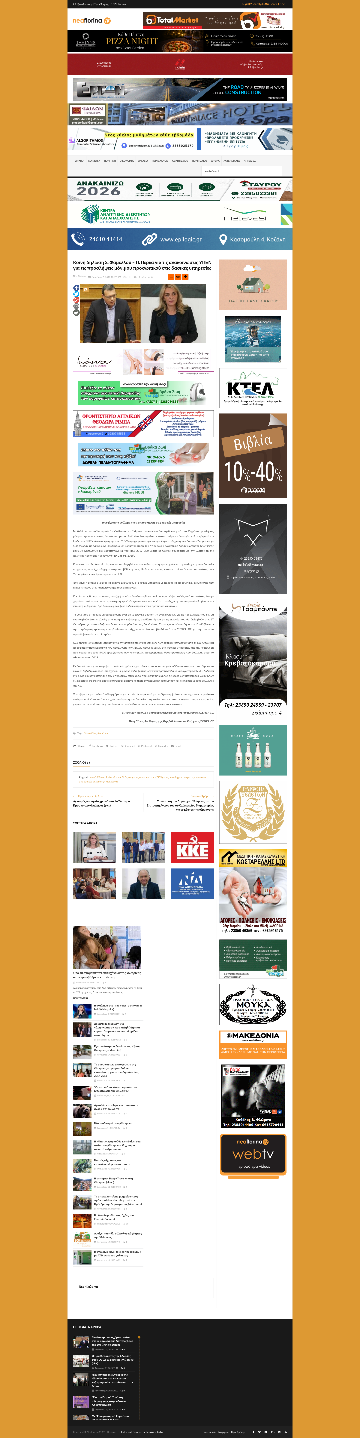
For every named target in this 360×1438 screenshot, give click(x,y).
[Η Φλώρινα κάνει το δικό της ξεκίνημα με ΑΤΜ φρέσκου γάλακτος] (82, 1257)
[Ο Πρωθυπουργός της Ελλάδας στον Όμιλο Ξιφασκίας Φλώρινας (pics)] (81, 1361)
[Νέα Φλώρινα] (92, 20)
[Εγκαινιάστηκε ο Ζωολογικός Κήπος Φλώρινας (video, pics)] (82, 1052)
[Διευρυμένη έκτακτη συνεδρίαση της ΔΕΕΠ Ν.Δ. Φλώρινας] (192, 883)
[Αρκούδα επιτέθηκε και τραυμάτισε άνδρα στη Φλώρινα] (82, 1111)
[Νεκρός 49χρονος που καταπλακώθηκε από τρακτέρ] (82, 1166)
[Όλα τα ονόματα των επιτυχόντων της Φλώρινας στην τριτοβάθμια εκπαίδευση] (107, 947)
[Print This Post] (76, 312)
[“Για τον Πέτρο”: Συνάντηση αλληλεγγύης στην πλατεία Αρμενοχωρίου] (81, 1402)
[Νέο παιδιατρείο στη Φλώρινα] (82, 1129)
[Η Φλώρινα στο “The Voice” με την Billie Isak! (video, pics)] (82, 1011)
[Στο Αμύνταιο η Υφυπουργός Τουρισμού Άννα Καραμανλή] (94, 847)
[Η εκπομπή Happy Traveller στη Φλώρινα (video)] (82, 1184)
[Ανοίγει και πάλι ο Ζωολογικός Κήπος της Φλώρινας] (82, 1239)
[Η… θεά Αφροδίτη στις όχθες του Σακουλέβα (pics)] (82, 1221)
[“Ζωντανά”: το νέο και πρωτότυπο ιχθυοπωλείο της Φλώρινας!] (82, 1093)
